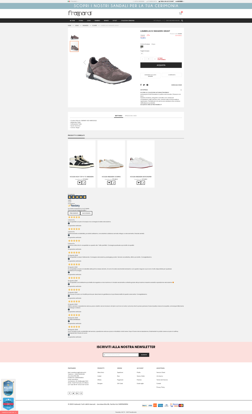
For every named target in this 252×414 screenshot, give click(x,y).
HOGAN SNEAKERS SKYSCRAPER (140, 177)
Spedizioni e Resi (131, 116)
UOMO (77, 25)
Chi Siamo (160, 376)
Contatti (159, 383)
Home (69, 25)
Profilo (138, 372)
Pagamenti (120, 380)
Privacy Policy (161, 387)
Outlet (99, 376)
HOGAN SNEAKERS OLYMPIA (111, 177)
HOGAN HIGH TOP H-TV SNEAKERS (82, 177)
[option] (141, 46)
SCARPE (94, 25)
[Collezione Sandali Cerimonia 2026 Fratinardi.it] (126, 8)
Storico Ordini (141, 376)
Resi (118, 376)
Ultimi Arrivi (100, 372)
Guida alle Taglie (176, 85)
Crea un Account (167, 1)
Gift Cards (120, 383)
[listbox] (161, 46)
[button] (85, 62)
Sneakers (85, 25)
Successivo (86, 213)
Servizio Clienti (161, 372)
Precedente (74, 213)
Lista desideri (139, 1)
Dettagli (118, 116)
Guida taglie (140, 383)
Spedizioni (120, 372)
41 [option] (142, 53)
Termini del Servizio (162, 380)
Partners (139, 380)
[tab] (118, 116)
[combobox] (168, 21)
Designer (99, 383)
